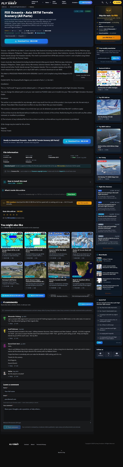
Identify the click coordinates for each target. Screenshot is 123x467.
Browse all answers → (108, 248)
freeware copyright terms (39, 171)
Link (17, 323)
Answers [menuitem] (75, 2)
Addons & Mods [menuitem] (35, 2)
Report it (62, 171)
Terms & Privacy (41, 444)
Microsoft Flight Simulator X (18, 7)
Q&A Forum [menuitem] (55, 2)
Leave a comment (86, 304)
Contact (26, 444)
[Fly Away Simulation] (9, 2)
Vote (99, 342)
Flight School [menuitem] (64, 2)
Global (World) (41, 33)
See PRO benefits (83, 203)
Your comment (8, 405)
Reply (11, 323)
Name (5, 388)
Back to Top (61, 452)
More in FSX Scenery (37, 295)
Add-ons (4, 7)
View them (71, 194)
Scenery (32, 7)
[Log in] (110, 2)
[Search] (102, 2)
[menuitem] (85, 2)
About (32, 444)
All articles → (108, 293)
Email (5, 395)
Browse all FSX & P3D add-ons (14, 295)
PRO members (61, 166)
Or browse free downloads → (108, 41)
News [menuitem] (47, 2)
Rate (20, 30)
